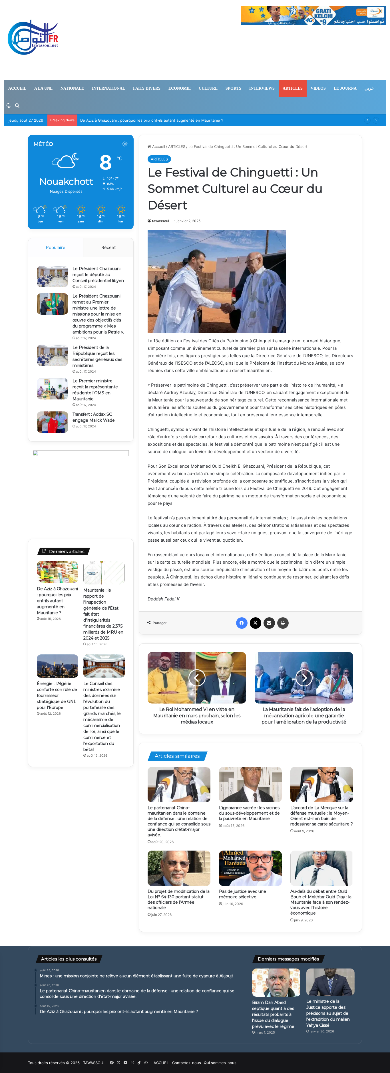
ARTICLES (293, 88)
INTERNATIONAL (108, 88)
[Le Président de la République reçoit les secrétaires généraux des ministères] (52, 355)
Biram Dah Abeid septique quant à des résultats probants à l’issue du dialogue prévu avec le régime (273, 1014)
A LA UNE (43, 88)
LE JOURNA (345, 88)
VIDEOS (318, 88)
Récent (108, 247)
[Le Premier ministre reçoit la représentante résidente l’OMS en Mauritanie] (52, 388)
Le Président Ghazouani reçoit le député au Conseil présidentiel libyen (98, 274)
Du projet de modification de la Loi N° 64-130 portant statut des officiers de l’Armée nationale (179, 899)
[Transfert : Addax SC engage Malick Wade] (52, 422)
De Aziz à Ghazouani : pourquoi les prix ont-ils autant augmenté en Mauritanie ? (57, 600)
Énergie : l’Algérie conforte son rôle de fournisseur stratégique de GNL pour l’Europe (57, 695)
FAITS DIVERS (146, 88)
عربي (369, 88)
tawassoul (160, 221)
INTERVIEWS (262, 88)
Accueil (158, 146)
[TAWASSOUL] (32, 40)
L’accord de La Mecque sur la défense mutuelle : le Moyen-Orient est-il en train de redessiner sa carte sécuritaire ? (321, 816)
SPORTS (233, 88)
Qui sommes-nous (220, 1062)
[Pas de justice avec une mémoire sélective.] (250, 868)
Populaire (55, 247)
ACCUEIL (17, 88)
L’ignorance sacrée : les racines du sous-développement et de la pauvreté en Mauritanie (249, 813)
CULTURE (208, 88)
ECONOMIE (179, 88)
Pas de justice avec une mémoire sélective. (242, 894)
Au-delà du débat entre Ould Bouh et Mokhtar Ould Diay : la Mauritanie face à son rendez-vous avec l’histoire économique (320, 902)
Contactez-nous (186, 1062)
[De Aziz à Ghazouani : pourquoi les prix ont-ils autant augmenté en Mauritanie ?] (57, 572)
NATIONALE (72, 88)
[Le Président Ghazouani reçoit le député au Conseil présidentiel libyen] (52, 276)
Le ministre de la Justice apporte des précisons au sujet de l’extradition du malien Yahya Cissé (328, 1013)
